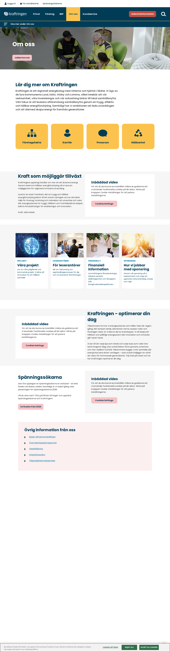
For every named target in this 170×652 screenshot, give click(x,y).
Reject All (129, 647)
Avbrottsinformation (142, 14)
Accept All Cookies (149, 647)
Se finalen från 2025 (30, 406)
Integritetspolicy (37, 454)
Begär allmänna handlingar (42, 436)
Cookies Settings (104, 203)
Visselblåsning (36, 448)
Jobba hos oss (22, 57)
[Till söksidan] (163, 14)
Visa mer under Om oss (22, 24)
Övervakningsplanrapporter (43, 442)
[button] (6, 24)
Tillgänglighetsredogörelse (42, 460)
